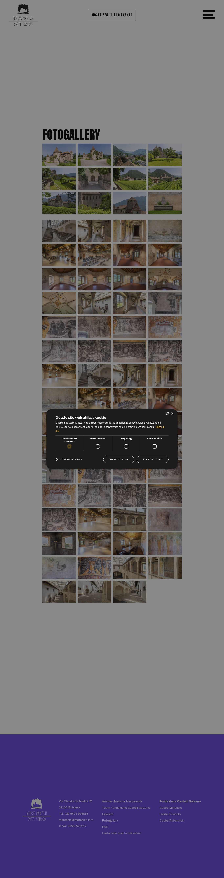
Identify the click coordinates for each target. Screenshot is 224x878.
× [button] (172, 413)
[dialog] (112, 439)
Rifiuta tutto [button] (119, 459)
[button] (68, 459)
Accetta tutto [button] (152, 459)
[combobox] (167, 413)
